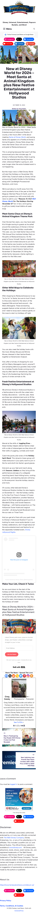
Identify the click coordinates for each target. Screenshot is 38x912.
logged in (13, 784)
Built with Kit (19, 667)
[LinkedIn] (24, 726)
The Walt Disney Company (14, 838)
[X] (10, 675)
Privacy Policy (5, 901)
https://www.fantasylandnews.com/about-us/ (17, 885)
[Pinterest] (24, 675)
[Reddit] (13, 675)
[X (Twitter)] (16, 726)
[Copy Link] (17, 675)
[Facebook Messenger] (20, 675)
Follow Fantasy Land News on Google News (20, 34)
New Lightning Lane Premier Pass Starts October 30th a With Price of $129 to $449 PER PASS (27, 762)
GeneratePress (19, 911)
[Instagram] (28, 675)
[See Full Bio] (23, 722)
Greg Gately (22, 109)
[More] (31, 675)
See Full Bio (18, 722)
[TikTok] (20, 726)
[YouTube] (22, 726)
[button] (34, 29)
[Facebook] (6, 675)
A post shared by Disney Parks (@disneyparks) (19, 579)
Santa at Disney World (17, 137)
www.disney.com (15, 847)
